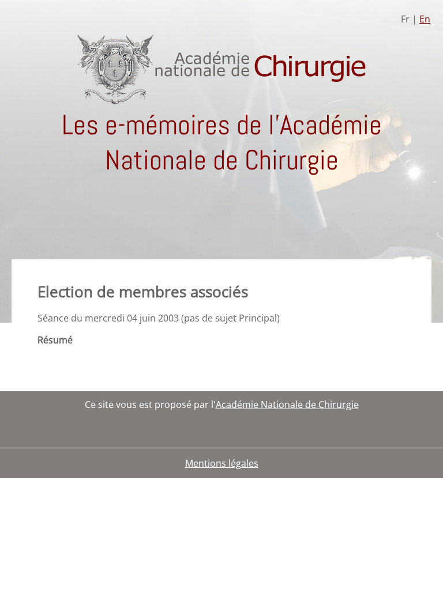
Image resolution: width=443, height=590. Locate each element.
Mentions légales (221, 463)
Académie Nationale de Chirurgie (287, 404)
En (424, 19)
